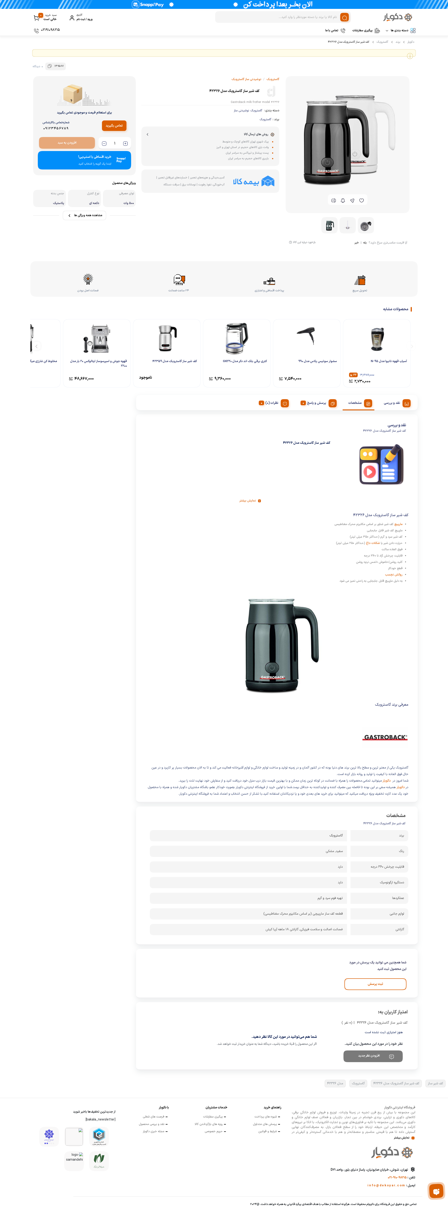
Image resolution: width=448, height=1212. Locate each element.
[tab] (395, 402)
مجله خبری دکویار (153, 1131)
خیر (356, 243)
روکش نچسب (393, 574)
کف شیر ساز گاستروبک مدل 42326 (396, 1083)
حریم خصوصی (214, 1131)
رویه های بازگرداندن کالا (209, 1124)
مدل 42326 (335, 1083)
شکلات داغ (373, 543)
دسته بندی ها (399, 30)
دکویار (410, 42)
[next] (36, 346)
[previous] (411, 346)
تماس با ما (331, 30)
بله (365, 243)
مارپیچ (398, 524)
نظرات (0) (271, 403)
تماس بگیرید (114, 125)
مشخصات (355, 403)
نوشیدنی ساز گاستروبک (246, 79)
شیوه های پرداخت (266, 1117)
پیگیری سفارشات (362, 30)
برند (398, 42)
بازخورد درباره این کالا (304, 242)
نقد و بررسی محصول (151, 1124)
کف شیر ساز (435, 1083)
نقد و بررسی (392, 403)
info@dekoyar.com (386, 1185)
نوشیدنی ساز (241, 110)
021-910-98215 (397, 1177)
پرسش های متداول (265, 1124)
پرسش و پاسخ (316, 403)
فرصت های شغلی (153, 1117)
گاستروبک (382, 42)
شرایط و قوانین (267, 1131)
